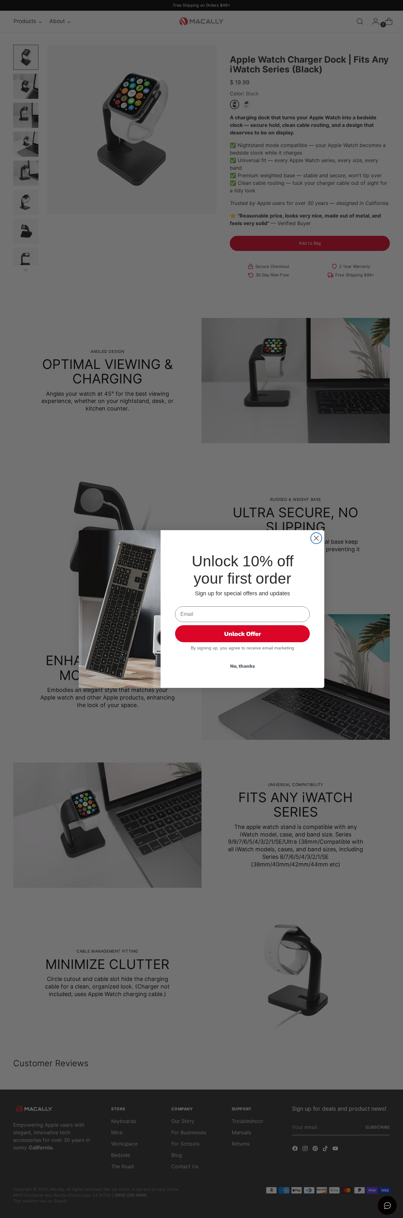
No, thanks (242, 666)
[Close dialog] (316, 538)
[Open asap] (387, 1205)
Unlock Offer (242, 633)
